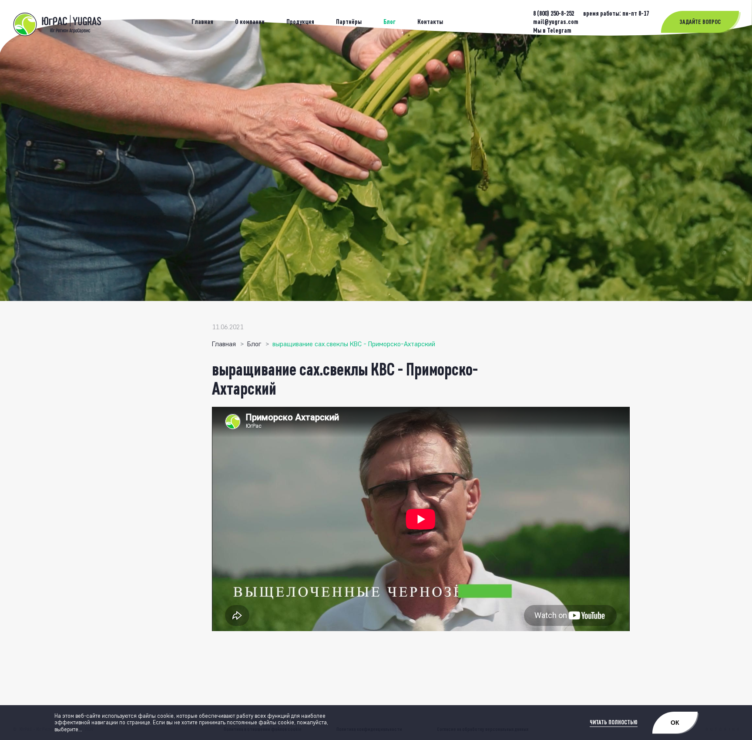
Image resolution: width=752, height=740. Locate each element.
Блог (389, 21)
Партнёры (349, 21)
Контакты (430, 21)
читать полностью (614, 722)
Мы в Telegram (552, 30)
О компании (250, 21)
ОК (675, 722)
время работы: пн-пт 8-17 (616, 13)
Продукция (300, 21)
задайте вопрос (700, 22)
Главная (202, 21)
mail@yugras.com (555, 21)
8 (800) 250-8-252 (554, 13)
